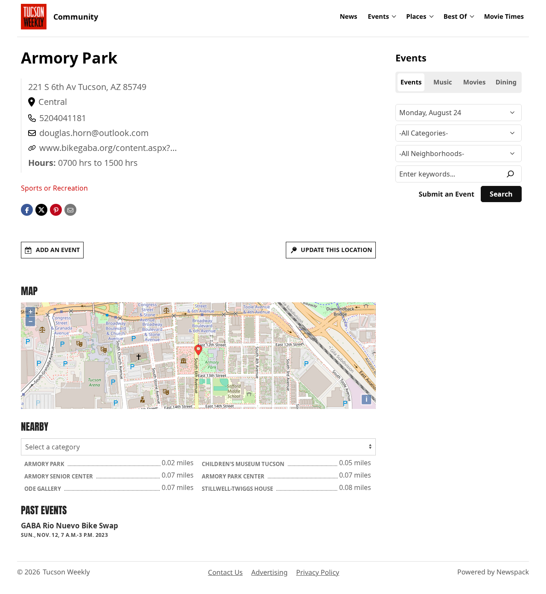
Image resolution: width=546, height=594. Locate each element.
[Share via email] (70, 209)
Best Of (455, 16)
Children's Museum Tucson (244, 464)
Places (416, 16)
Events (378, 16)
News (348, 16)
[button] (56, 209)
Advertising (269, 572)
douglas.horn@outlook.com (94, 133)
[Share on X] (41, 209)
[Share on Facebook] (27, 209)
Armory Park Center (234, 476)
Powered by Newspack (493, 572)
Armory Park (45, 464)
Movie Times (504, 16)
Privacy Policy (317, 572)
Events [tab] (411, 82)
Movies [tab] (474, 82)
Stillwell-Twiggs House (238, 489)
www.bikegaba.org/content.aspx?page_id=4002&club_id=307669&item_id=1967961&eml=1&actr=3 (167, 148)
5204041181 (62, 118)
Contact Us (225, 572)
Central (52, 101)
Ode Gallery (43, 489)
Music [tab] (442, 82)
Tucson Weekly (66, 572)
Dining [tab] (506, 82)
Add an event (58, 250)
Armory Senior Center (59, 476)
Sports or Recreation (54, 188)
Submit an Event (446, 194)
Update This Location (336, 250)
